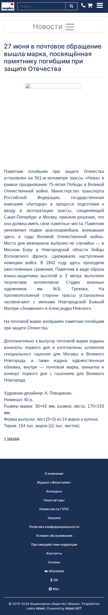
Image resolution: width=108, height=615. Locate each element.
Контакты (54, 553)
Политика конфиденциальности (54, 527)
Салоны (54, 562)
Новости (48, 26)
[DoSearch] (72, 6)
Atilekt (40, 608)
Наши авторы (54, 500)
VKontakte (56, 571)
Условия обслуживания (54, 536)
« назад (11, 438)
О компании (54, 473)
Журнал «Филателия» (54, 482)
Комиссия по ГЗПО (54, 509)
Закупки (54, 518)
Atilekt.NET (73, 608)
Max (55, 589)
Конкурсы (54, 491)
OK (55, 580)
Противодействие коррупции (54, 544)
